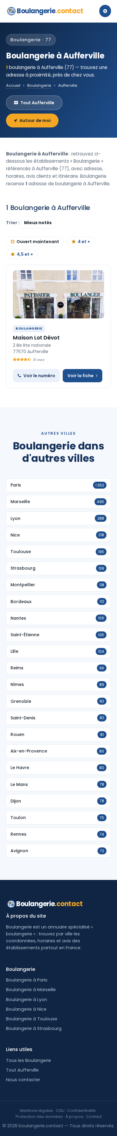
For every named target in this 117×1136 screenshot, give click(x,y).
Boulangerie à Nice (26, 1009)
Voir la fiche (81, 376)
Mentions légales (36, 1110)
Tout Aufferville (37, 103)
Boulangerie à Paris (26, 980)
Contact (94, 1116)
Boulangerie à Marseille (31, 990)
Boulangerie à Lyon (26, 1000)
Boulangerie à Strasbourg (34, 1028)
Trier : (13, 223)
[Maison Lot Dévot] (58, 294)
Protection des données (39, 1116)
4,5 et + (25, 254)
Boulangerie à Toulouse (31, 1019)
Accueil (13, 85)
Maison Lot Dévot (36, 337)
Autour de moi (35, 120)
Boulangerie (50, 11)
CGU (60, 1110)
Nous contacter (23, 1080)
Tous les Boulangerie (28, 1060)
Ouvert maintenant (37, 242)
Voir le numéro (39, 376)
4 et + (84, 242)
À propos (74, 1116)
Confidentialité (81, 1110)
